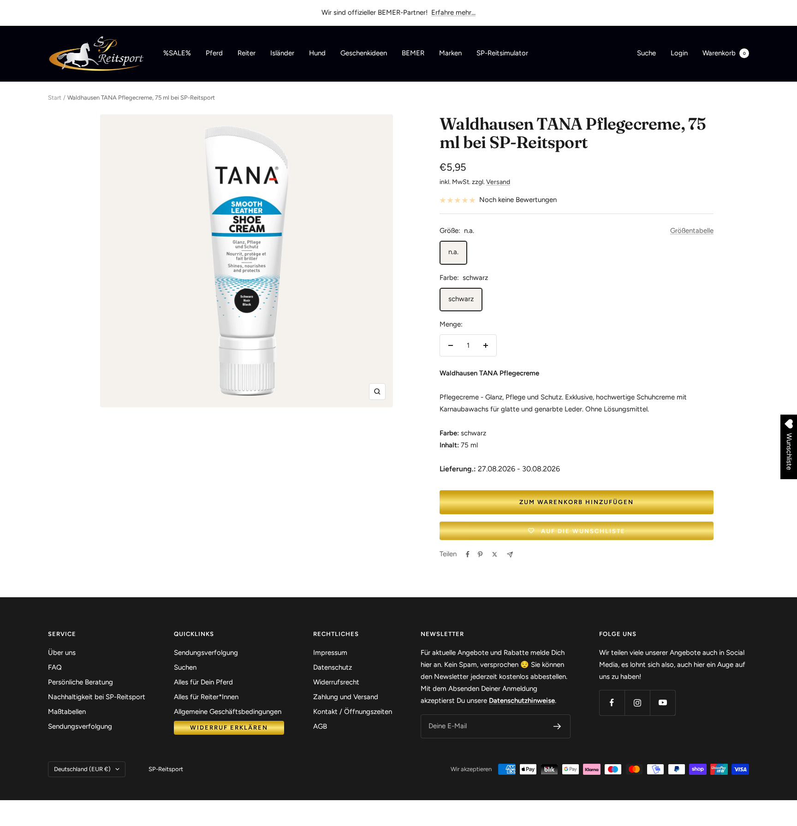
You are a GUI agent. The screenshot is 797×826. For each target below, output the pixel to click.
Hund (317, 53)
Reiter (247, 53)
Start (54, 97)
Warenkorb (724, 53)
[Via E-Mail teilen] (510, 555)
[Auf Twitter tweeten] (495, 554)
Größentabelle (692, 230)
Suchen (185, 667)
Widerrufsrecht (336, 682)
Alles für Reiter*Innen (206, 697)
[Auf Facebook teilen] (468, 554)
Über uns (62, 652)
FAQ (55, 667)
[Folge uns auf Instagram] (637, 702)
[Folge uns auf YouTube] (662, 702)
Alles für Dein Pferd (203, 682)
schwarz (461, 299)
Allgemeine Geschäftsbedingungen (227, 711)
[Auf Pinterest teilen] (480, 554)
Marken (450, 53)
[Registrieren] (557, 726)
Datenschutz (332, 667)
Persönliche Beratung (80, 682)
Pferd (214, 53)
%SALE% (177, 53)
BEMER (413, 53)
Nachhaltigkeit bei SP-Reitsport (96, 697)
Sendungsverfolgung (80, 726)
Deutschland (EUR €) (82, 769)
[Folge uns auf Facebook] (612, 702)
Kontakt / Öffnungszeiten (352, 711)
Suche (646, 53)
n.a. (453, 252)
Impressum (330, 652)
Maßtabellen (67, 711)
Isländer (282, 53)
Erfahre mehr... (453, 12)
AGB (320, 726)
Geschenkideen (363, 53)
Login (679, 53)
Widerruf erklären (229, 727)
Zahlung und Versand (345, 697)
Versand (498, 182)
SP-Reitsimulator (502, 53)
